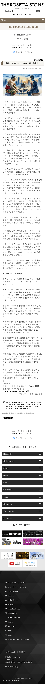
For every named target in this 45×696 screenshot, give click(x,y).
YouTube (11, 622)
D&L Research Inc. (13, 657)
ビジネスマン (30, 404)
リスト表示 (29, 48)
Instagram (11, 626)
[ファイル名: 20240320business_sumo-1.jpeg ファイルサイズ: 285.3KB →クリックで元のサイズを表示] (22, 85)
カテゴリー (26, 69)
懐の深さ (12, 404)
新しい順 (19, 52)
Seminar (11, 596)
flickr (9, 631)
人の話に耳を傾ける (13, 402)
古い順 (29, 52)
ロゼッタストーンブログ (17, 587)
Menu (3, 20)
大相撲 (15, 408)
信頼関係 (23, 408)
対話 (28, 408)
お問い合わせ (13, 600)
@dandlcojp (12, 613)
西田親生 (11, 605)
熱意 (22, 404)
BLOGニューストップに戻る (24, 447)
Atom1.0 (29, 524)
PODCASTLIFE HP (15, 639)
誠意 (10, 408)
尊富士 (33, 402)
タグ (19, 39)
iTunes (26, 639)
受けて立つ (25, 402)
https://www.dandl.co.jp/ (16, 391)
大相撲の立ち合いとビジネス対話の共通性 (21, 63)
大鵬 (18, 404)
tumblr (10, 635)
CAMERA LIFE (13, 591)
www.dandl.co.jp (14, 609)
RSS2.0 (18, 524)
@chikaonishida (14, 618)
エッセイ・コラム (37, 69)
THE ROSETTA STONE (17, 583)
